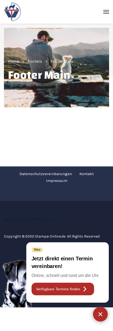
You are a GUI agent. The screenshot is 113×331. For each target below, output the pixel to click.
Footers (35, 61)
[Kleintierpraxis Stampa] (12, 12)
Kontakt (86, 173)
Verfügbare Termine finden (58, 289)
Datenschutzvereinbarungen (45, 173)
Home (13, 61)
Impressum (56, 180)
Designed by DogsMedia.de (28, 219)
